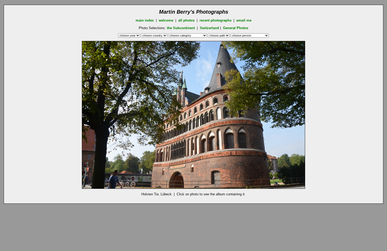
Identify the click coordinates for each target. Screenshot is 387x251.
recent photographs (215, 20)
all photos (186, 20)
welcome (166, 20)
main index (145, 20)
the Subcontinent (181, 28)
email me (243, 20)
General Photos (235, 28)
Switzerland (209, 28)
